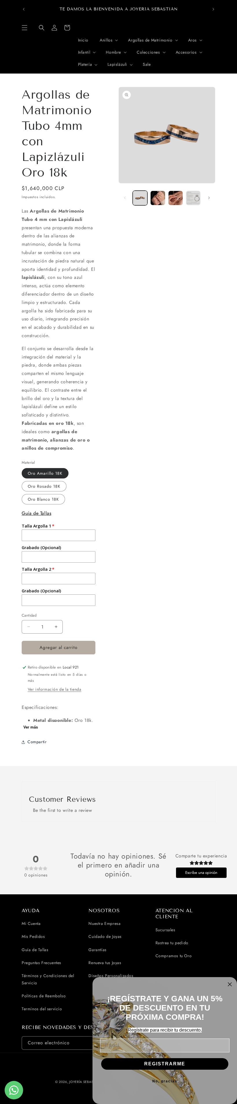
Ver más (30, 727)
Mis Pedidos (33, 936)
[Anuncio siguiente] (213, 9)
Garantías (97, 950)
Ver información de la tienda (55, 689)
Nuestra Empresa (104, 923)
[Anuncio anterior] (23, 9)
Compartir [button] (37, 742)
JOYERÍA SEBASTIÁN (85, 1081)
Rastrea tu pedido (171, 943)
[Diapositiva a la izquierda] (124, 197)
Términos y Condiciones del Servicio (48, 979)
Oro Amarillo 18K (45, 473)
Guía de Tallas (36, 513)
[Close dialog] (229, 984)
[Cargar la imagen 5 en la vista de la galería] (175, 198)
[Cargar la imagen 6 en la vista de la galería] (193, 198)
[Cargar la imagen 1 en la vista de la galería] (140, 198)
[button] (24, 27)
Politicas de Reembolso (44, 996)
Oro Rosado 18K (44, 486)
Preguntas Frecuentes (41, 963)
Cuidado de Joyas (105, 936)
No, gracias (164, 1081)
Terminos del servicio (42, 1009)
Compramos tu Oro (173, 956)
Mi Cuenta (31, 923)
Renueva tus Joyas (104, 963)
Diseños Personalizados (110, 976)
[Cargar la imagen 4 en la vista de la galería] (157, 198)
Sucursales (165, 930)
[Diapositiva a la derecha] (209, 197)
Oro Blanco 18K (43, 499)
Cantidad (29, 615)
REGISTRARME (164, 1063)
